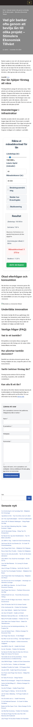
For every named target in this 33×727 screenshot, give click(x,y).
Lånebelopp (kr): (13, 154)
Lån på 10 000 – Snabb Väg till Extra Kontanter (13, 670)
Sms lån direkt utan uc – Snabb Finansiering (13, 698)
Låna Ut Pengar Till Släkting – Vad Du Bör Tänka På (15, 568)
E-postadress (7, 426)
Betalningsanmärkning (17, 189)
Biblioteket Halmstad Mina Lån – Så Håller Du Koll (14, 616)
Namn (5, 418)
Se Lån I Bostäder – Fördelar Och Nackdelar (13, 649)
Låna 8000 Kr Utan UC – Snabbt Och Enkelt (13, 646)
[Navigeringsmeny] (29, 2)
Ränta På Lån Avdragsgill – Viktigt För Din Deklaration (15, 680)
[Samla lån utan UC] (6, 2)
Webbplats (6, 434)
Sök (2, 494)
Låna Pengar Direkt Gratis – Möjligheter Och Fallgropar (15, 548)
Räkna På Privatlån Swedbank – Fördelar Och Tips (14, 618)
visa (8, 77)
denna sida (21, 396)
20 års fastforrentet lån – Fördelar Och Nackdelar (14, 607)
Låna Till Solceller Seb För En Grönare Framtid (13, 604)
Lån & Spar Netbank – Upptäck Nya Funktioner (13, 610)
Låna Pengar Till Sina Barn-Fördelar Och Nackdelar (15, 718)
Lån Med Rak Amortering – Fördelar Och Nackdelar (14, 711)
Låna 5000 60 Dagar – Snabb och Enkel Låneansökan (15, 661)
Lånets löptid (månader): (11, 164)
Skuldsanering (16, 207)
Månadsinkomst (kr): (15, 175)
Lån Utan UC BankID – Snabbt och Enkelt (12, 613)
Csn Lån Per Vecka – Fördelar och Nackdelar (13, 664)
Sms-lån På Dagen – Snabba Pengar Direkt (12, 688)
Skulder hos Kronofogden (15, 198)
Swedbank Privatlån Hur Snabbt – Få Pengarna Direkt (15, 667)
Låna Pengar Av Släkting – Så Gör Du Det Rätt (13, 691)
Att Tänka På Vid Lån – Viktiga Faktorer (12, 677)
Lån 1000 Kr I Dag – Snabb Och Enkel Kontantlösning (15, 540)
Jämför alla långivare (16, 265)
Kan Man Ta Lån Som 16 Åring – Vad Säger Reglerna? (15, 638)
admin (6, 49)
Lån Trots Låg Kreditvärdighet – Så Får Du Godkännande (16, 518)
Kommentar (7, 441)
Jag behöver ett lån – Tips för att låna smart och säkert (16, 516)
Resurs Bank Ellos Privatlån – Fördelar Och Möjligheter (16, 551)
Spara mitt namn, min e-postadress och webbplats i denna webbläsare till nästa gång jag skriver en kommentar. (16, 469)
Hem (4, 10)
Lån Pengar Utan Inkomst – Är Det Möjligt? (12, 636)
